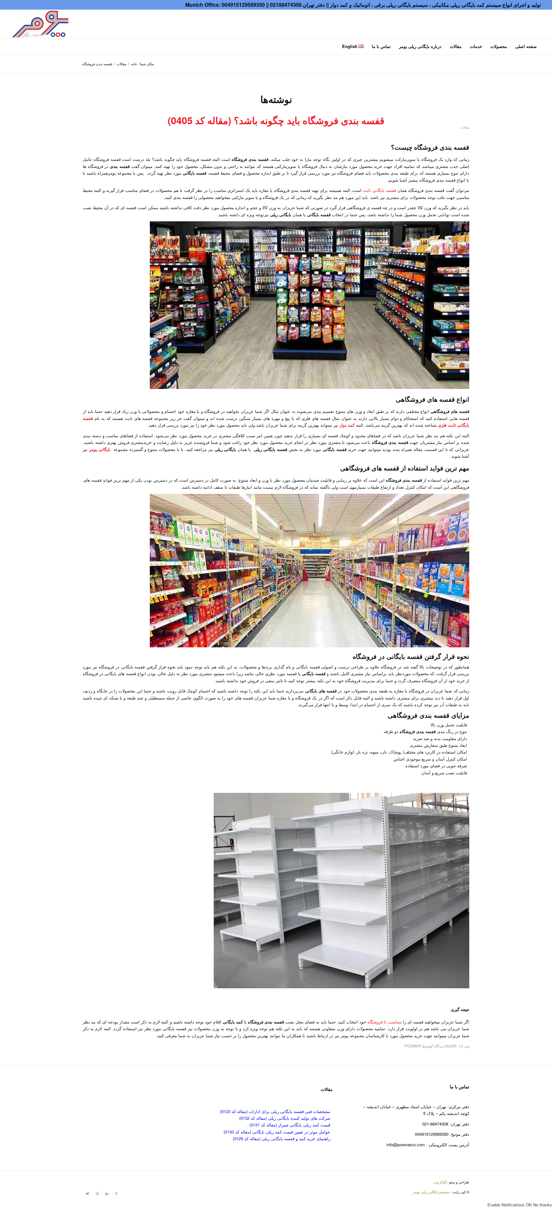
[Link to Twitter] (87, 1193)
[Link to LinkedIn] (106, 1193)
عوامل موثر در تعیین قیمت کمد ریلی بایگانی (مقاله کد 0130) (277, 1132)
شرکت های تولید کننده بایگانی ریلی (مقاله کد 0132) (284, 1118)
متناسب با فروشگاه (384, 1022)
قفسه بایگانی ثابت (379, 190)
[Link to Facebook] (116, 1193)
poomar (412, 1045)
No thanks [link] (542, 1205)
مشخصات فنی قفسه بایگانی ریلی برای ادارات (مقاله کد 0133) (275, 1111)
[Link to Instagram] (97, 1193)
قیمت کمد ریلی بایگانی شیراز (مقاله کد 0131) (289, 1125)
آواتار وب (439, 1181)
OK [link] (529, 1205)
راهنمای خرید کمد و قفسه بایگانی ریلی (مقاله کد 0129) (281, 1138)
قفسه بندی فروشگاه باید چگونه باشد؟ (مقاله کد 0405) (276, 120)
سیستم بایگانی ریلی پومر (431, 1191)
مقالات (464, 127)
